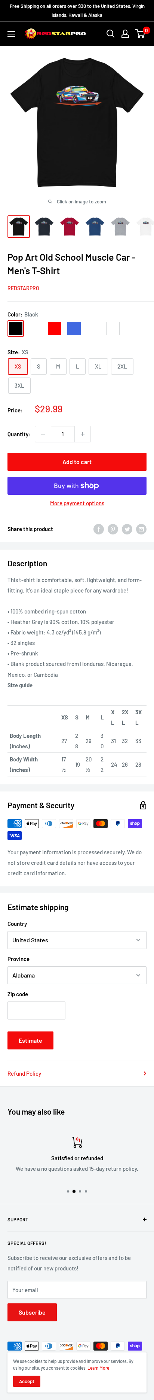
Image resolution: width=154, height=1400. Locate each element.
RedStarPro (23, 288)
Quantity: (18, 434)
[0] (140, 33)
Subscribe (32, 1312)
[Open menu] (11, 34)
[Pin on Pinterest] (113, 528)
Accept (26, 1381)
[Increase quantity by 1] (82, 434)
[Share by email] (141, 528)
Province (18, 958)
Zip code (17, 994)
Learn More (98, 1367)
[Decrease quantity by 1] (43, 434)
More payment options (77, 503)
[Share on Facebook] (98, 528)
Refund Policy (24, 1073)
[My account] (125, 34)
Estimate (30, 1040)
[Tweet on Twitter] (127, 528)
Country (17, 923)
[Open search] (111, 34)
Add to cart (77, 461)
